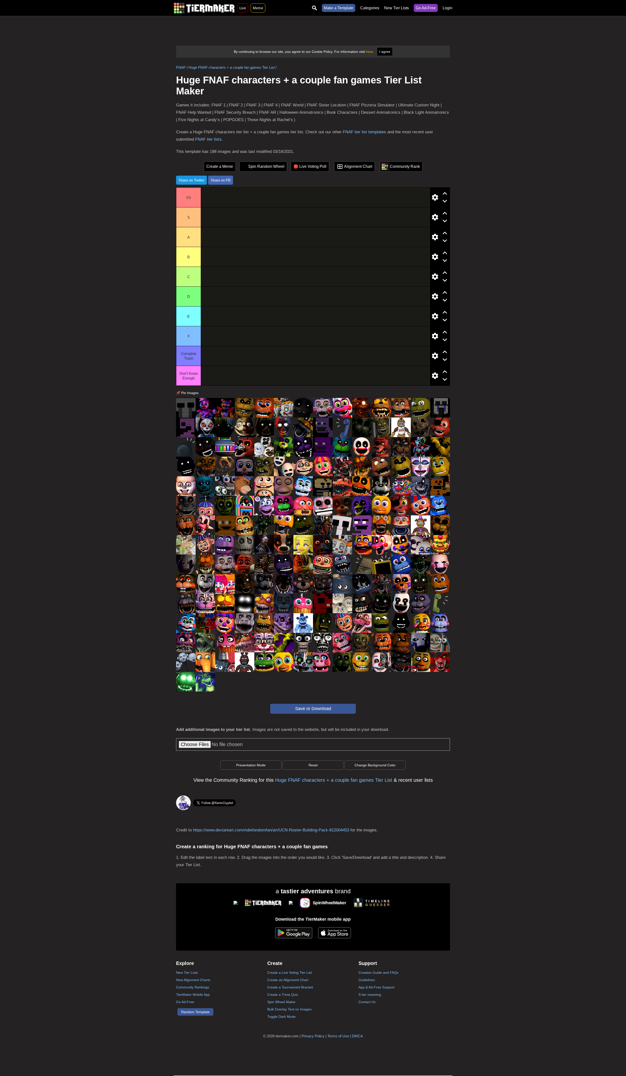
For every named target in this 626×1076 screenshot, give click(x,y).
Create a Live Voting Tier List (289, 972)
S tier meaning (369, 995)
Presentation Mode (251, 765)
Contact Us (367, 1002)
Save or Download (313, 708)
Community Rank (405, 166)
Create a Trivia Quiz (282, 995)
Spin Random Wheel (266, 166)
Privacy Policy (313, 1036)
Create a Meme (219, 166)
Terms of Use (338, 1036)
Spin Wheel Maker (281, 1002)
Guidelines (366, 980)
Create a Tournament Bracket (290, 987)
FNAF (181, 67)
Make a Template (338, 8)
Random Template (195, 1012)
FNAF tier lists (208, 139)
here (369, 52)
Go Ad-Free (426, 8)
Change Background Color (375, 765)
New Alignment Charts (193, 980)
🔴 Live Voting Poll (309, 166)
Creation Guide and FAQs (378, 972)
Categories (369, 8)
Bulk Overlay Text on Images (289, 1009)
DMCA (357, 1036)
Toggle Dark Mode (281, 1017)
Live (242, 8)
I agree (384, 52)
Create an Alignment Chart (287, 980)
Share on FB (221, 180)
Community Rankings (192, 987)
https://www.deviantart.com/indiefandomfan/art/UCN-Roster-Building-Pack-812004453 (271, 830)
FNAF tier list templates (364, 132)
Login (447, 8)
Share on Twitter (191, 180)
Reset (313, 765)
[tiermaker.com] (204, 7)
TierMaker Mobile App (193, 995)
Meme (258, 8)
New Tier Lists (396, 8)
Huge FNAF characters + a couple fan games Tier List (232, 67)
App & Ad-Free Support (376, 987)
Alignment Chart (358, 166)
